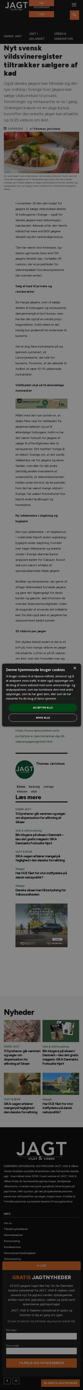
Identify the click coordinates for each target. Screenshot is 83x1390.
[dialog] (41, 695)
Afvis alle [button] (43, 717)
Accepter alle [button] (43, 707)
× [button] (74, 668)
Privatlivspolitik (67, 698)
